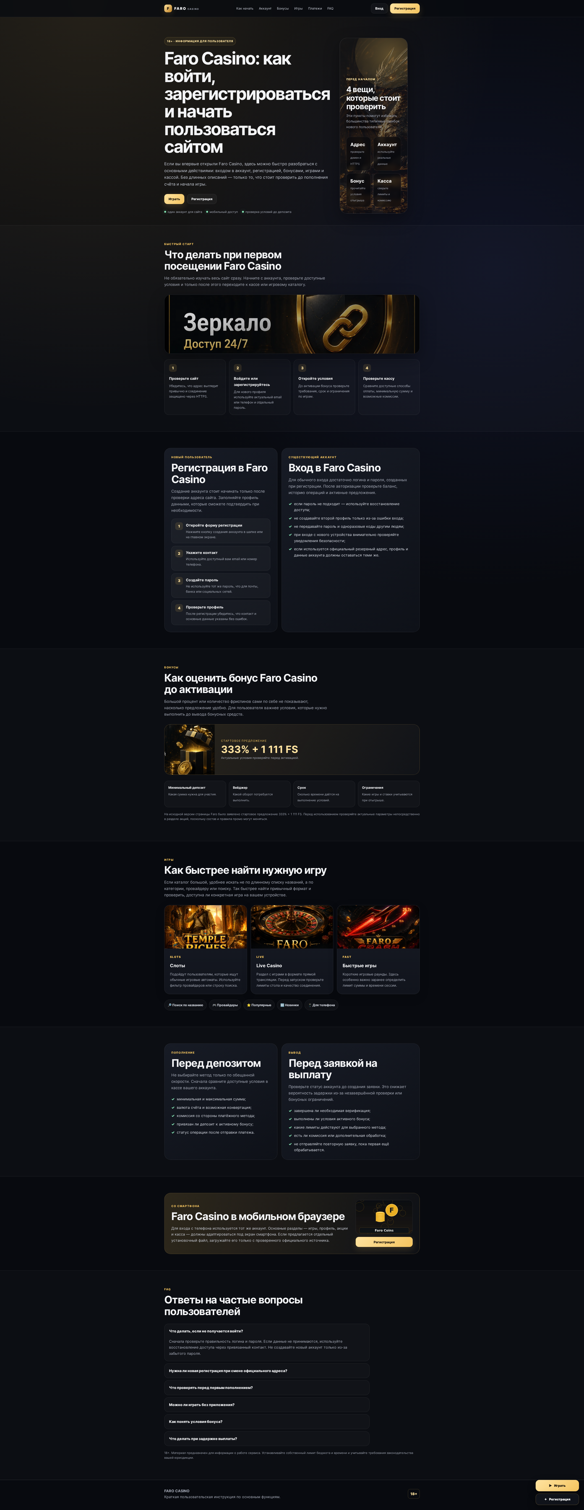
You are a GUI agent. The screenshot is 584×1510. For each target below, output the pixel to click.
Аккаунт (265, 8)
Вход (379, 8)
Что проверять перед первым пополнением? (211, 1387)
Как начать (244, 8)
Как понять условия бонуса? (195, 1421)
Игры (298, 8)
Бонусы (283, 8)
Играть (174, 199)
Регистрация (404, 8)
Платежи (315, 8)
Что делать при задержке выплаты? (203, 1438)
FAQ (330, 8)
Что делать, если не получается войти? (206, 1331)
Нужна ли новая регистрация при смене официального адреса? (228, 1370)
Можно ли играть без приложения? (202, 1404)
